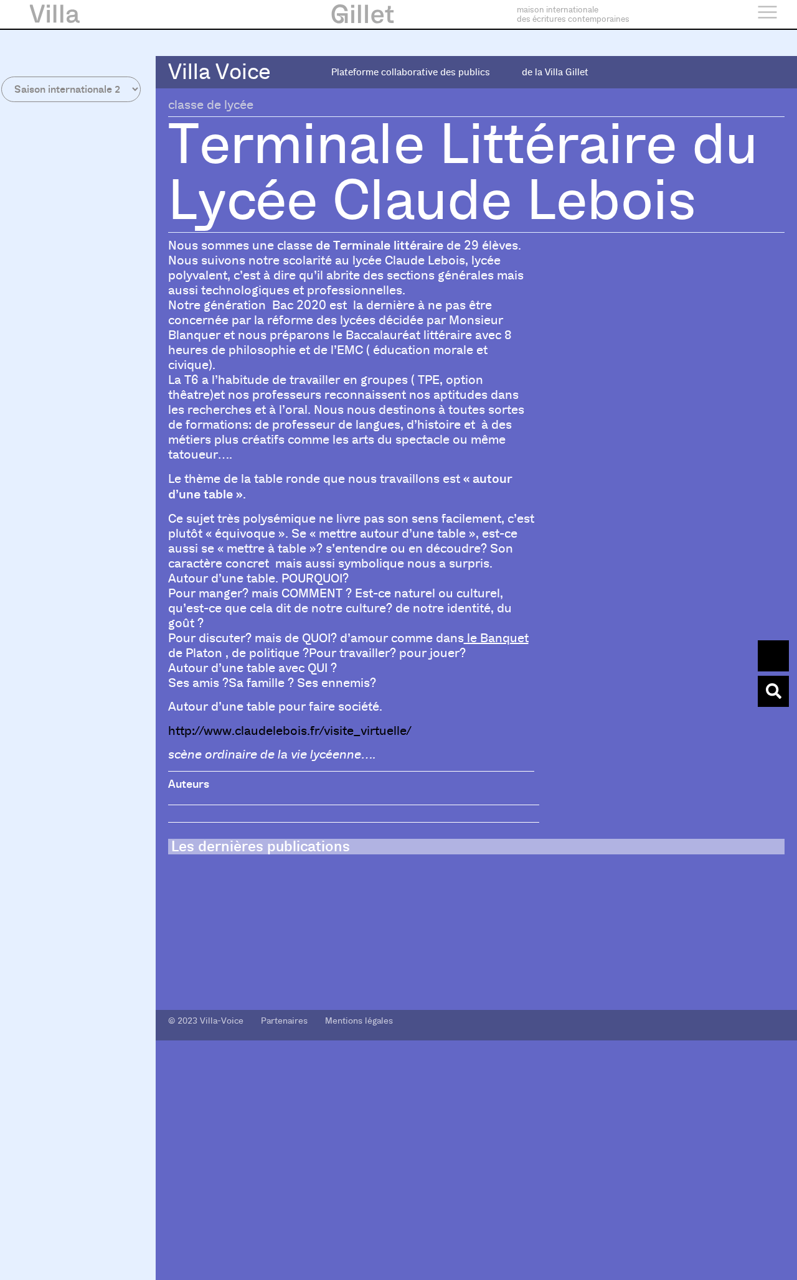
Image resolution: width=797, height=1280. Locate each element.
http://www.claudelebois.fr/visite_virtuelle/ (289, 731)
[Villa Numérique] (773, 691)
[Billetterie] (773, 655)
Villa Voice (219, 72)
